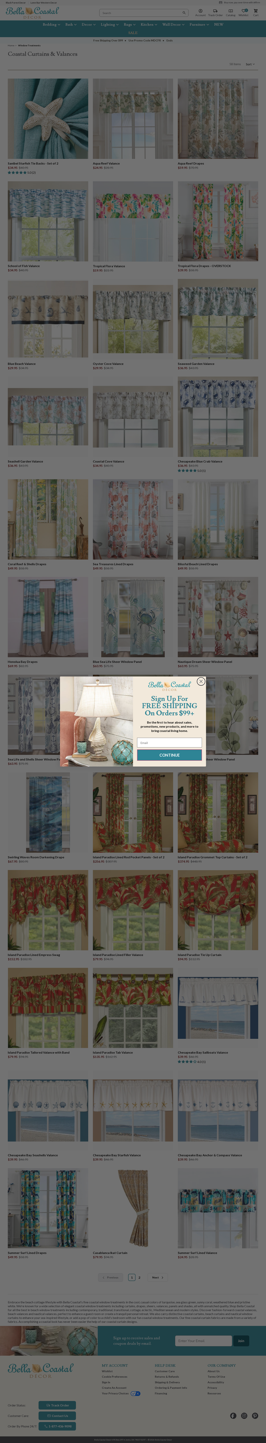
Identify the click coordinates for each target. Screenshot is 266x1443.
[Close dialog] (201, 681)
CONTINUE (169, 755)
